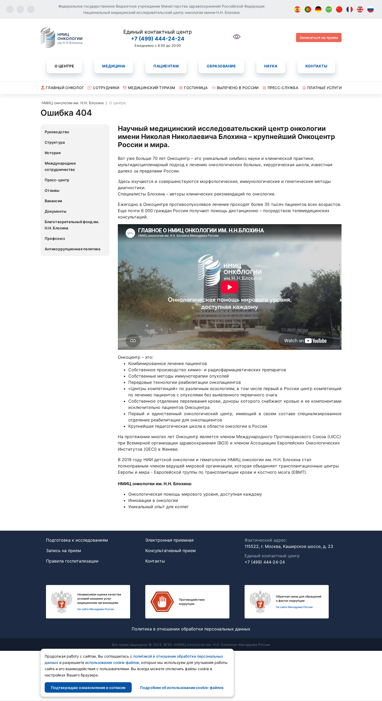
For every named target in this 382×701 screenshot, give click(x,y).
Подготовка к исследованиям (77, 540)
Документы (55, 211)
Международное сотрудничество (60, 166)
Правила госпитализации (72, 561)
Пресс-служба (283, 87)
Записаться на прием (318, 37)
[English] (360, 9)
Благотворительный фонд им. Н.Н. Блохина (72, 224)
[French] (349, 9)
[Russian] (370, 9)
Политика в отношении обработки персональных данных (191, 629)
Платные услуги (324, 87)
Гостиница (196, 87)
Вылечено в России (238, 87)
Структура (55, 142)
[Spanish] (297, 9)
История (53, 152)
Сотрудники (106, 87)
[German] (318, 9)
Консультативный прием (170, 550)
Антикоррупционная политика (73, 249)
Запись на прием (63, 550)
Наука (270, 66)
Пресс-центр (57, 180)
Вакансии (53, 201)
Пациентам (166, 66)
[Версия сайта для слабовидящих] (237, 39)
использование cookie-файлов (112, 662)
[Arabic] (328, 9)
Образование (221, 66)
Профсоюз (55, 238)
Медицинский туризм (151, 87)
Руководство (57, 132)
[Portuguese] (308, 9)
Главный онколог (65, 87)
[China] (339, 9)
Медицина (113, 66)
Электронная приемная (169, 540)
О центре (64, 66)
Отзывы (52, 190)
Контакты (316, 66)
